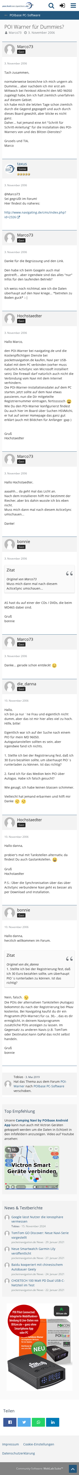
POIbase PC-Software (49, 1086)
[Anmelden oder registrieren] (62, 5)
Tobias (18, 1077)
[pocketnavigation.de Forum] (17, 5)
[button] (73, 5)
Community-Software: (39, 1468)
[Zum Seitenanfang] (73, 1469)
